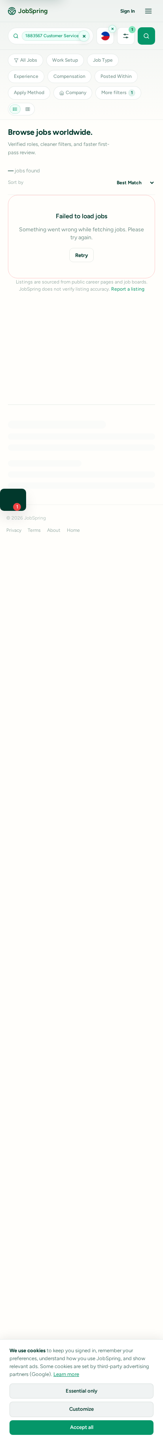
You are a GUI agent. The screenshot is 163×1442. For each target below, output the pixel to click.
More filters (117, 92)
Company (76, 92)
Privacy (13, 530)
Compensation (69, 76)
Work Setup (65, 60)
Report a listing (127, 289)
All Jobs (28, 60)
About (54, 530)
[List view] (15, 109)
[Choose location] (105, 36)
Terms (34, 530)
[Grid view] (27, 109)
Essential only (81, 1391)
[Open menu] (148, 11)
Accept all (81, 1427)
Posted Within (116, 76)
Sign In (127, 11)
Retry (81, 255)
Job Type (103, 60)
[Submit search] (146, 36)
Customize (81, 1409)
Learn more (66, 1374)
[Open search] (50, 36)
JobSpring (33, 11)
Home (73, 530)
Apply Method (29, 92)
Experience (26, 76)
